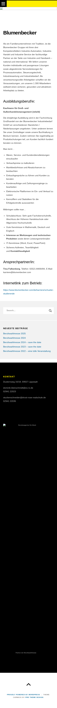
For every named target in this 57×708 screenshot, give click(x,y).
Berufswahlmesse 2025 (14, 333)
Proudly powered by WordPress (23, 694)
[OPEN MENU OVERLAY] (3, 3)
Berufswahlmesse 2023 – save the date (22, 347)
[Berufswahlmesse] (28, 15)
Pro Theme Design (34, 697)
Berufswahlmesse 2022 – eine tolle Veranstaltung (27, 351)
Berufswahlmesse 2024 (14, 338)
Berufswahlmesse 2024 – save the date (22, 342)
